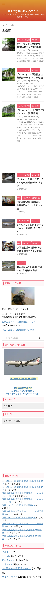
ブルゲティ (30, 89)
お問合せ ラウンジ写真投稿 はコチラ (19, 322)
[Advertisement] (23, 448)
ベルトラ (6, 552)
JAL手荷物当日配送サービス (16, 568)
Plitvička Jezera (32, 53)
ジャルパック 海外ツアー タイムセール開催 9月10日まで (30, 182)
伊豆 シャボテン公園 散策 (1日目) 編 (19, 505)
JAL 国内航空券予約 (23, 388)
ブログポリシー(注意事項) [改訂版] (18, 330)
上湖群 (33, 61)
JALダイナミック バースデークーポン (23, 393)
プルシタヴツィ (22, 94)
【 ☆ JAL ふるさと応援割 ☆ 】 (23, 391)
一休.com (7, 564)
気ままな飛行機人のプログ (23, 11)
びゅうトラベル (10, 576)
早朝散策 (40, 61)
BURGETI (34, 81)
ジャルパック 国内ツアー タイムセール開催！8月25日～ (30, 228)
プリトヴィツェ (28, 58)
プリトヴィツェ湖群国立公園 (32, 91)
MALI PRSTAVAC (30, 122)
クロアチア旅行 (28, 56)
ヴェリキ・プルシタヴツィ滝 (30, 138)
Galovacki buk (22, 119)
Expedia (6, 556)
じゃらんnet (8, 560)
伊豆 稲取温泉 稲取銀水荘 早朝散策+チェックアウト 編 (29, 205)
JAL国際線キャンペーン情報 (23, 378)
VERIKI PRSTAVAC (30, 125)
